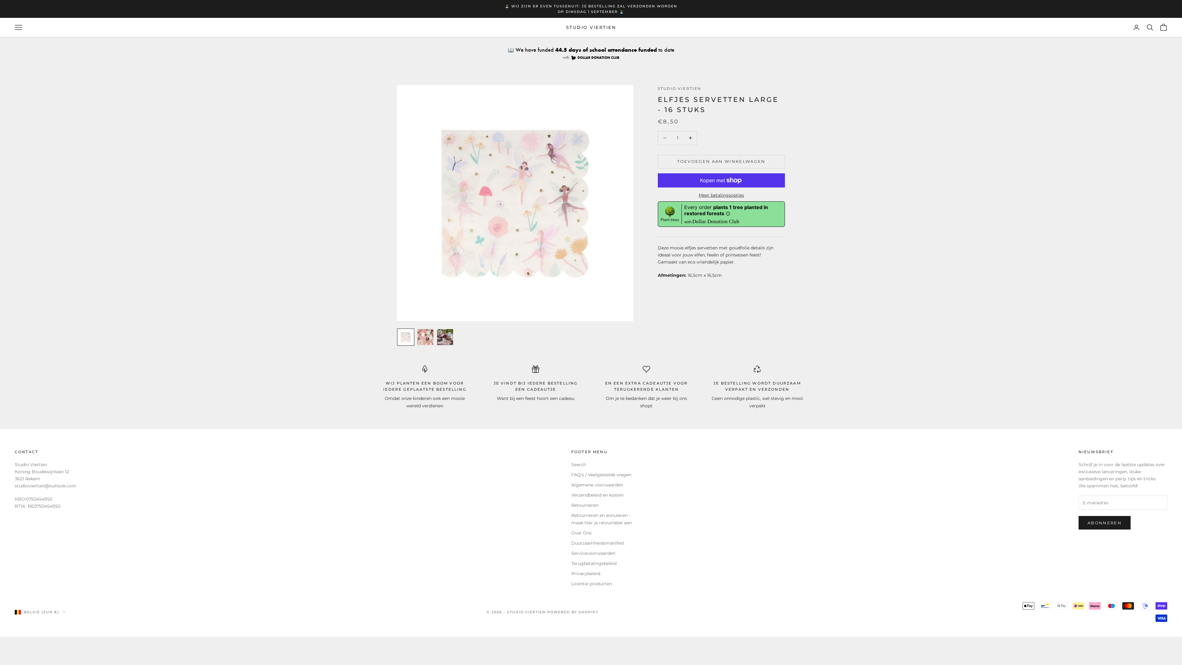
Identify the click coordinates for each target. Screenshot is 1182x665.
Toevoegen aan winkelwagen (721, 161)
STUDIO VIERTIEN (679, 88)
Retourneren (584, 505)
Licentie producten (591, 583)
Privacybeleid (585, 573)
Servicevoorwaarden (593, 553)
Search (578, 464)
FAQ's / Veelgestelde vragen (601, 475)
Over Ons (581, 533)
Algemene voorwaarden (597, 485)
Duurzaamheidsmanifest (598, 543)
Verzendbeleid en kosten (597, 495)
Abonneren (1105, 522)
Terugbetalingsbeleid (594, 563)
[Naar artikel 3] (445, 337)
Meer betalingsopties (721, 195)
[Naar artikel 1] (405, 337)
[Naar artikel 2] (425, 337)
